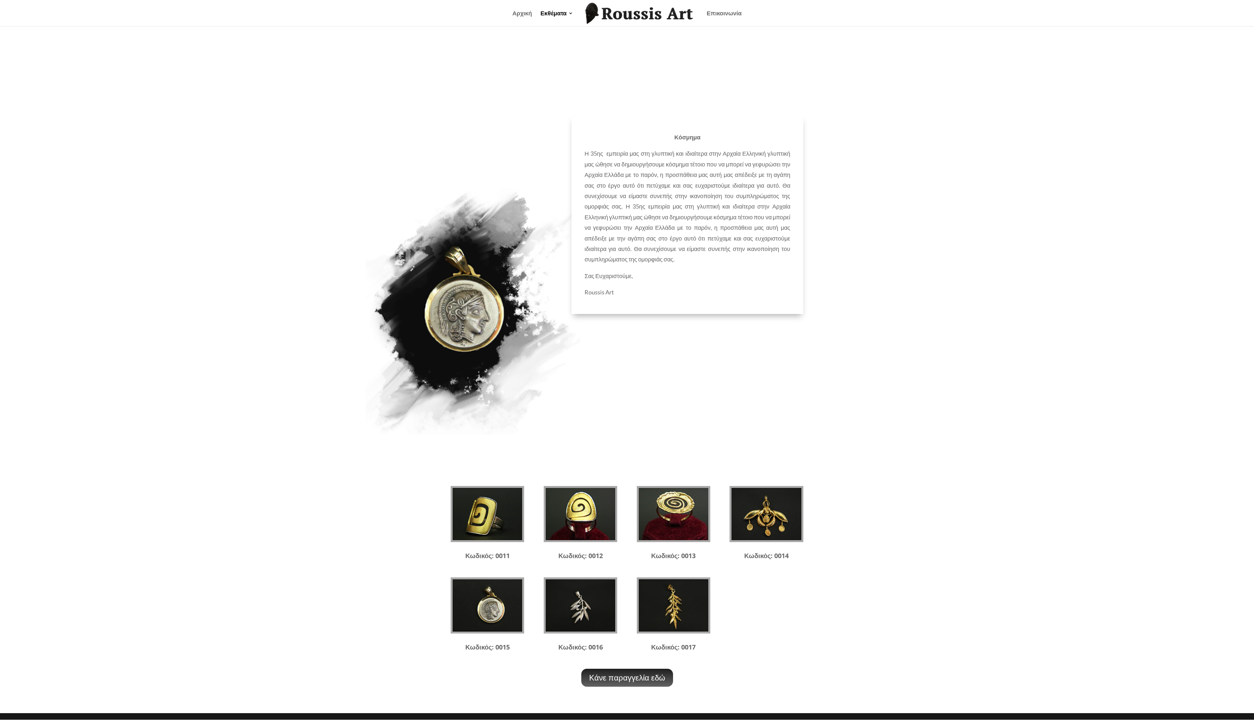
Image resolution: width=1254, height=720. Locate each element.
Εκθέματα (553, 14)
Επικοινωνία (724, 14)
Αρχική (522, 14)
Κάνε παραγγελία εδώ (627, 677)
